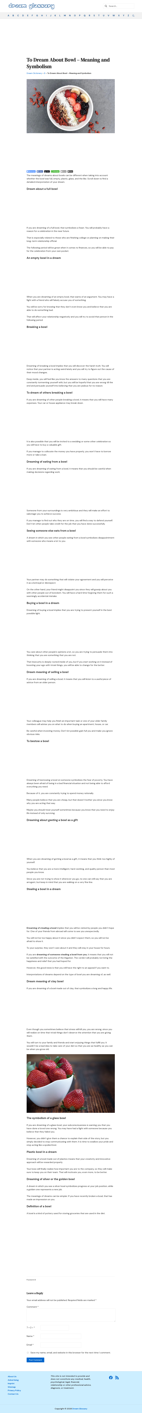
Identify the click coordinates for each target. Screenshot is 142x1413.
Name (30, 1336)
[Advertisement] (71, 35)
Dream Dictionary (34, 73)
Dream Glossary (79, 1408)
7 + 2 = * (31, 1327)
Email (30, 1344)
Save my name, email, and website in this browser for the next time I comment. (71, 1352)
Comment (33, 1306)
